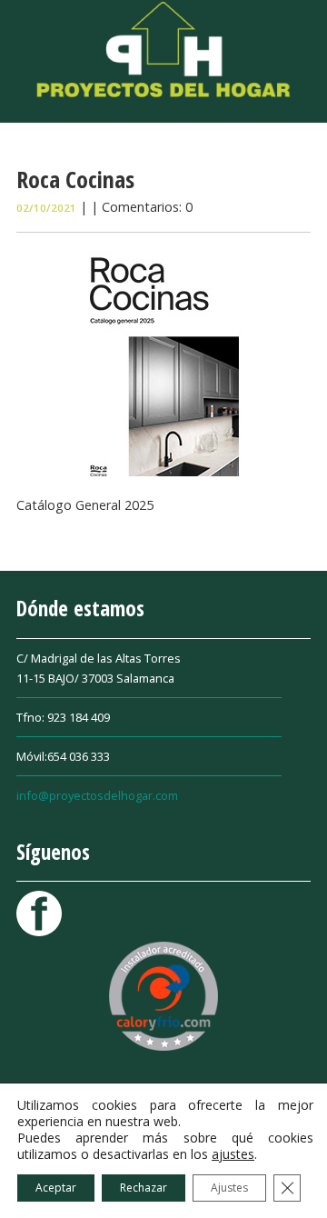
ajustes (233, 1154)
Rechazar (143, 1187)
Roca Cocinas (75, 179)
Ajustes (229, 1187)
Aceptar (55, 1187)
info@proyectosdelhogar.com (97, 795)
